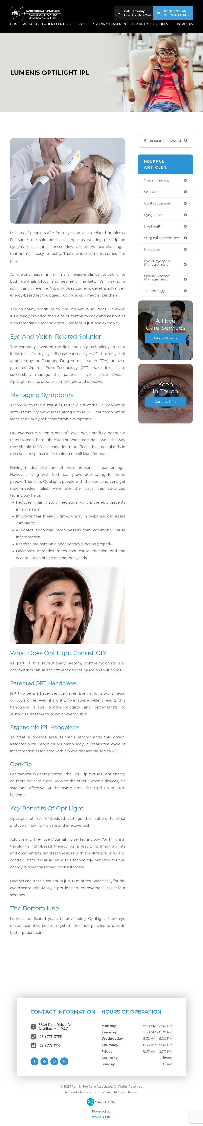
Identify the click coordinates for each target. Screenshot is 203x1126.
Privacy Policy (112, 1092)
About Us (31, 24)
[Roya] (101, 1117)
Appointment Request (150, 24)
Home (15, 24)
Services (82, 24)
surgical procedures (161, 238)
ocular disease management (157, 277)
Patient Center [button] (55, 24)
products (152, 249)
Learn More (164, 338)
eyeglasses (153, 215)
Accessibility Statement (82, 1092)
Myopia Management (110, 24)
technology (154, 291)
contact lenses (157, 203)
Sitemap (132, 1092)
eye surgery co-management (157, 262)
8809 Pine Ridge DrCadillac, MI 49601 (55, 1027)
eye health (153, 226)
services (151, 192)
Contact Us (183, 24)
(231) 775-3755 (137, 15)
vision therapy (156, 180)
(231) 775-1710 (49, 1045)
